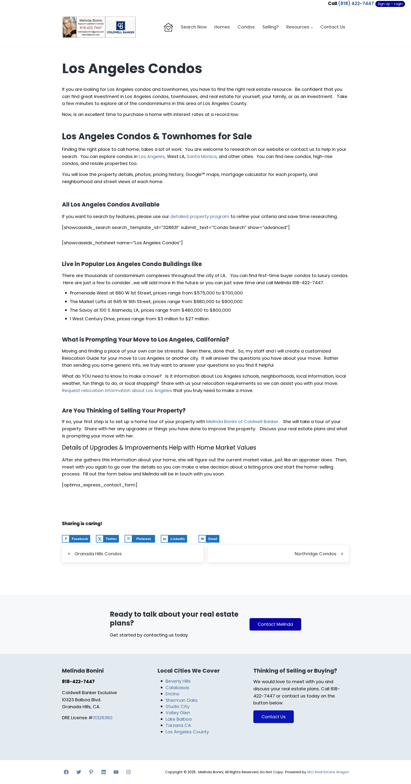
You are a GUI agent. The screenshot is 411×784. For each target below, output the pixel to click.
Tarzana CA (178, 725)
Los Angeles (152, 156)
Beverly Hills (178, 681)
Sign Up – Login (390, 3)
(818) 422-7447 (356, 3)
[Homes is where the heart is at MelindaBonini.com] (168, 27)
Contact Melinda (275, 624)
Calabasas (177, 687)
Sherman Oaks (182, 700)
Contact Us (273, 717)
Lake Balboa (179, 719)
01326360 (102, 717)
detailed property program (199, 216)
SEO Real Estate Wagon (328, 771)
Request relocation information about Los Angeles (117, 390)
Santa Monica (202, 156)
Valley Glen (178, 712)
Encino (172, 694)
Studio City (177, 706)
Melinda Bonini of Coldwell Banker (242, 421)
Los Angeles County (187, 732)
